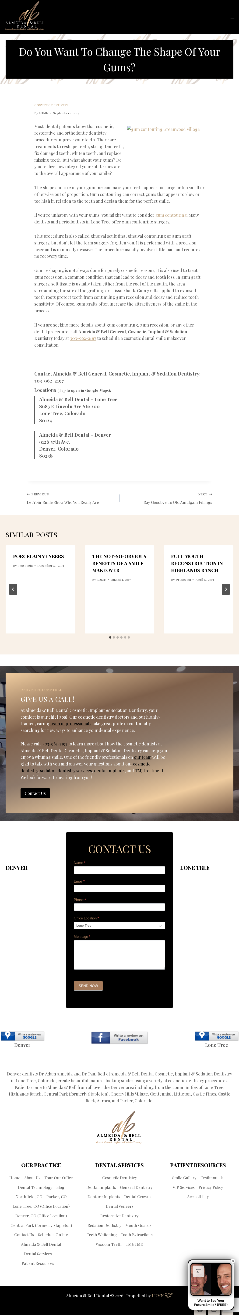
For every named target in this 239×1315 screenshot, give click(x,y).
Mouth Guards (138, 1225)
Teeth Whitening (102, 1234)
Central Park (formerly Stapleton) (41, 1225)
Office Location (86, 918)
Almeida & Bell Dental (41, 1244)
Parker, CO (56, 1196)
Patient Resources (38, 1263)
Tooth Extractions (137, 1234)
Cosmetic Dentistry (51, 105)
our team (142, 757)
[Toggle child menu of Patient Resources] (57, 1263)
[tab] (110, 637)
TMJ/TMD (134, 1244)
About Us (32, 1177)
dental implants (109, 770)
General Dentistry (136, 1187)
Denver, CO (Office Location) (41, 1215)
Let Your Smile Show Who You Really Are (63, 498)
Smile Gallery (184, 1177)
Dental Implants (101, 1187)
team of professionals (70, 723)
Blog (60, 1187)
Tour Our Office (58, 1177)
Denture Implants (104, 1196)
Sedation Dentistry (104, 1225)
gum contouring (171, 215)
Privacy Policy (211, 1187)
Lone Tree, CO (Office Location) (41, 1206)
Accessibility (198, 1196)
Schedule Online (53, 1234)
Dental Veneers (120, 1206)
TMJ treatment (149, 770)
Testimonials (212, 1177)
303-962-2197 (83, 338)
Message (82, 937)
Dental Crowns (137, 1196)
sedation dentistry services (66, 770)
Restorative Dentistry (119, 1215)
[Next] (226, 589)
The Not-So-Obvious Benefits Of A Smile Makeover (119, 563)
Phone (80, 900)
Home (14, 1177)
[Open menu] (232, 17)
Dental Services (38, 1253)
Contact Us (24, 1234)
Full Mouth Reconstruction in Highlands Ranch (197, 563)
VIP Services (184, 1187)
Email (79, 881)
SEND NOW (88, 986)
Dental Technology (35, 1187)
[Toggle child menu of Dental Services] (55, 1254)
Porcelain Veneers (38, 556)
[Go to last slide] (13, 589)
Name (79, 863)
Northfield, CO (29, 1196)
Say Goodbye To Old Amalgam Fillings (178, 498)
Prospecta (25, 565)
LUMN (44, 113)
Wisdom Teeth (109, 1244)
